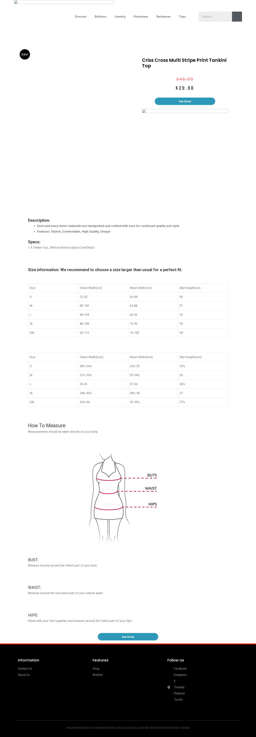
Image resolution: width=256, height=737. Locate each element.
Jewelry (119, 16)
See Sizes (185, 101)
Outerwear (140, 16)
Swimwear (163, 16)
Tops (182, 16)
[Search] (237, 17)
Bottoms (100, 16)
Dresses (81, 16)
